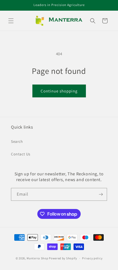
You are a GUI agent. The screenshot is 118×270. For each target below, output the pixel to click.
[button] (11, 21)
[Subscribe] (101, 194)
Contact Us (20, 154)
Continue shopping (59, 91)
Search (17, 141)
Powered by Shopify (63, 258)
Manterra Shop (37, 258)
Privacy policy (92, 258)
